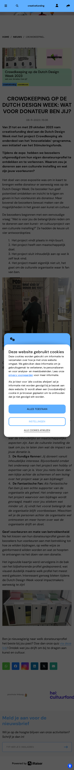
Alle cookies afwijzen (37, 430)
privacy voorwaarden (21, 375)
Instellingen (37, 421)
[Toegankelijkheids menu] (70, 766)
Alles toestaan (37, 409)
